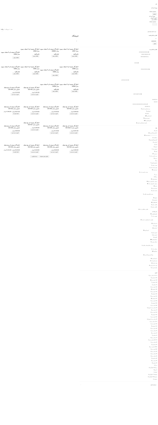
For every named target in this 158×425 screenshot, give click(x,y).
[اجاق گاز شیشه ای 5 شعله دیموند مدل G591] (29, 61)
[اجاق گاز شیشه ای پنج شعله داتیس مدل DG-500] (10, 78)
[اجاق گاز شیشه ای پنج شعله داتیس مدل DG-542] (10, 136)
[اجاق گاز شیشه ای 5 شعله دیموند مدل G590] (49, 61)
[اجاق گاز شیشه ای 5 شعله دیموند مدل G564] (10, 43)
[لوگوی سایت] (150, 1)
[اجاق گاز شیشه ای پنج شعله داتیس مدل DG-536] (29, 136)
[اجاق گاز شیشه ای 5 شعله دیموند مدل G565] (68, 61)
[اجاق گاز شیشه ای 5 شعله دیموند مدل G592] (10, 61)
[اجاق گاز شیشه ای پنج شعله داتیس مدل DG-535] (49, 136)
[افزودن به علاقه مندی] (70, 46)
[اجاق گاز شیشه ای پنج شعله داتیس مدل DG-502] (49, 97)
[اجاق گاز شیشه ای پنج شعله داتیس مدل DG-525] (49, 117)
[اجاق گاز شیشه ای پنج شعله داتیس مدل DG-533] (10, 117)
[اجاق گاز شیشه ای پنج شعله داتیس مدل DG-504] (29, 97)
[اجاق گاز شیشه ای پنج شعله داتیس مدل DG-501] (68, 97)
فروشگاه (7, 29)
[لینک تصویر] (138, 392)
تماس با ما (116, 399)
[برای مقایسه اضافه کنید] (76, 46)
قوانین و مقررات (115, 401)
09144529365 (72, 402)
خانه (11, 29)
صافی (155, 43)
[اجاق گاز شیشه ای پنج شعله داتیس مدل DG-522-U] (68, 117)
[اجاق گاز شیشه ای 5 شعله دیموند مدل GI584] (49, 78)
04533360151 (73, 399)
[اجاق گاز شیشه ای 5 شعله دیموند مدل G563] (29, 43)
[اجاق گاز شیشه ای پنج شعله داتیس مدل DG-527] (29, 117)
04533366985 (66, 399)
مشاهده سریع (73, 46)
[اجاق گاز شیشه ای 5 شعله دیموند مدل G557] (68, 43)
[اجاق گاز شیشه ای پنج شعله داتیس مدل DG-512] (10, 97)
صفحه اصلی (115, 397)
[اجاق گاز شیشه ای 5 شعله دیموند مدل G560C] (49, 43)
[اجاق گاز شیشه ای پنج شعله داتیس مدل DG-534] (68, 136)
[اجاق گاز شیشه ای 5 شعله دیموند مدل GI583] (68, 78)
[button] (34, 94)
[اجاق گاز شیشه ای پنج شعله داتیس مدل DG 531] (29, 78)
